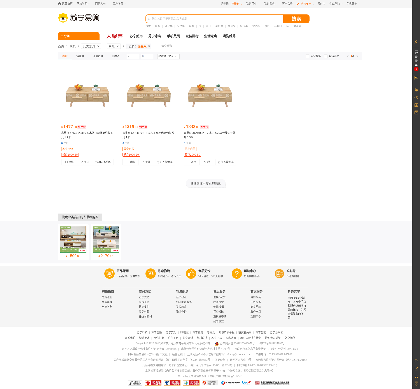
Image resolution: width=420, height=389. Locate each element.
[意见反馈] (416, 368)
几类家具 (89, 46)
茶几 (208, 26)
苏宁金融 (156, 332)
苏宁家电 (154, 36)
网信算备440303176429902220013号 (257, 365)
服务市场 (255, 311)
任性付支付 (145, 316)
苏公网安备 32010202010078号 (237, 343)
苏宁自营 (67, 149)
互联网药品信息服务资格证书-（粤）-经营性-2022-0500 (266, 348)
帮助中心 (250, 271)
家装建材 (192, 36)
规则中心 (255, 316)
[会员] (416, 42)
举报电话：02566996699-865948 (274, 354)
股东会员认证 (273, 338)
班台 (267, 26)
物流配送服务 (184, 302)
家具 (73, 46)
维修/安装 (218, 306)
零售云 (211, 332)
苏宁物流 (197, 332)
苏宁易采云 (276, 332)
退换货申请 (219, 316)
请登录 (225, 3)
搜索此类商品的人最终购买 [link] (80, 217)
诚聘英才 (144, 338)
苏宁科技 (142, 332)
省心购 (291, 271)
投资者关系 (245, 332)
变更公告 (220, 359)
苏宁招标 (216, 338)
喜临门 (278, 26)
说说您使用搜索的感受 (205, 183)
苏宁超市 (136, 36)
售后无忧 (204, 271)
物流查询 (181, 311)
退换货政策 (219, 297)
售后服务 (219, 291)
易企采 (232, 26)
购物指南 (108, 291)
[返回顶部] (416, 383)
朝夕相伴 (290, 338)
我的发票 (218, 321)
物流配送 (182, 291)
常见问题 (107, 306)
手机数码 (173, 36)
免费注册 (107, 297)
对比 (71, 162)
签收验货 (181, 306)
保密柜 (256, 26)
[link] (65, 56)
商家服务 (256, 291)
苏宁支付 (144, 297)
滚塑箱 (297, 26)
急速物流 (164, 271)
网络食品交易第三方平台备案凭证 (148, 354)
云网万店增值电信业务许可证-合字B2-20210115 (149, 348)
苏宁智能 (261, 332)
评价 (64, 143)
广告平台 (173, 338)
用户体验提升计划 (250, 338)
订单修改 (218, 311)
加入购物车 (104, 162)
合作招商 (255, 297)
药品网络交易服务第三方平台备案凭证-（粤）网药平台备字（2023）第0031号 (187, 365)
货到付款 (144, 311)
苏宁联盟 (187, 338)
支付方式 (145, 291)
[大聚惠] (115, 36)
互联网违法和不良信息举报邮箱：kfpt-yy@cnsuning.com (219, 354)
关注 (86, 162)
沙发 (148, 26)
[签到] (416, 105)
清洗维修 (229, 36)
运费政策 (181, 297)
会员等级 (107, 302)
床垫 (157, 26)
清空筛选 (166, 45)
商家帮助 (255, 306)
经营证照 (177, 354)
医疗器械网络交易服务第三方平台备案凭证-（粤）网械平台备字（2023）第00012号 (162, 359)
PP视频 (184, 332)
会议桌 (244, 26)
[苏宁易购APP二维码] (416, 376)
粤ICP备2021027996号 (272, 343)
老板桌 (219, 26)
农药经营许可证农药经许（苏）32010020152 (281, 359)
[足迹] (416, 97)
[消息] (416, 77)
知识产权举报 (226, 332)
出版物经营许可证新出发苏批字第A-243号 (205, 348)
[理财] (416, 89)
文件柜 (181, 26)
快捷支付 (144, 306)
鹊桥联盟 (202, 338)
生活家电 (210, 36)
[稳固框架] (87, 95)
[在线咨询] (416, 360)
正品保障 (123, 271)
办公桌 (169, 26)
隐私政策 (231, 338)
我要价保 (218, 302)
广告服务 (255, 302)
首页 (61, 46)
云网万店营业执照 (240, 359)
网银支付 (144, 302)
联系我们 (130, 338)
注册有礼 (236, 3)
